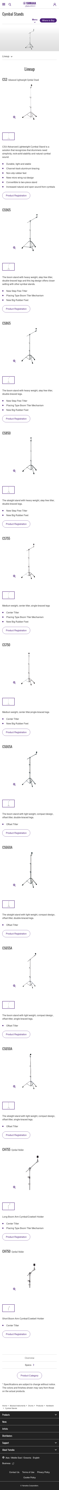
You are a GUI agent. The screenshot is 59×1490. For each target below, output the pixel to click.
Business (6, 1463)
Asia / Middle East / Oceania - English (23, 1457)
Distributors (7, 1435)
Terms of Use (28, 1472)
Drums (30, 1405)
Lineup (5, 56)
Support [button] (5, 1442)
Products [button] (6, 1414)
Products (39, 1405)
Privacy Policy (43, 1472)
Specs (28, 1365)
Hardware (50, 1405)
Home (4, 1405)
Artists (5, 1428)
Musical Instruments (17, 1405)
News (4, 1421)
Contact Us (14, 1472)
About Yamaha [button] (8, 1449)
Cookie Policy (29, 1477)
